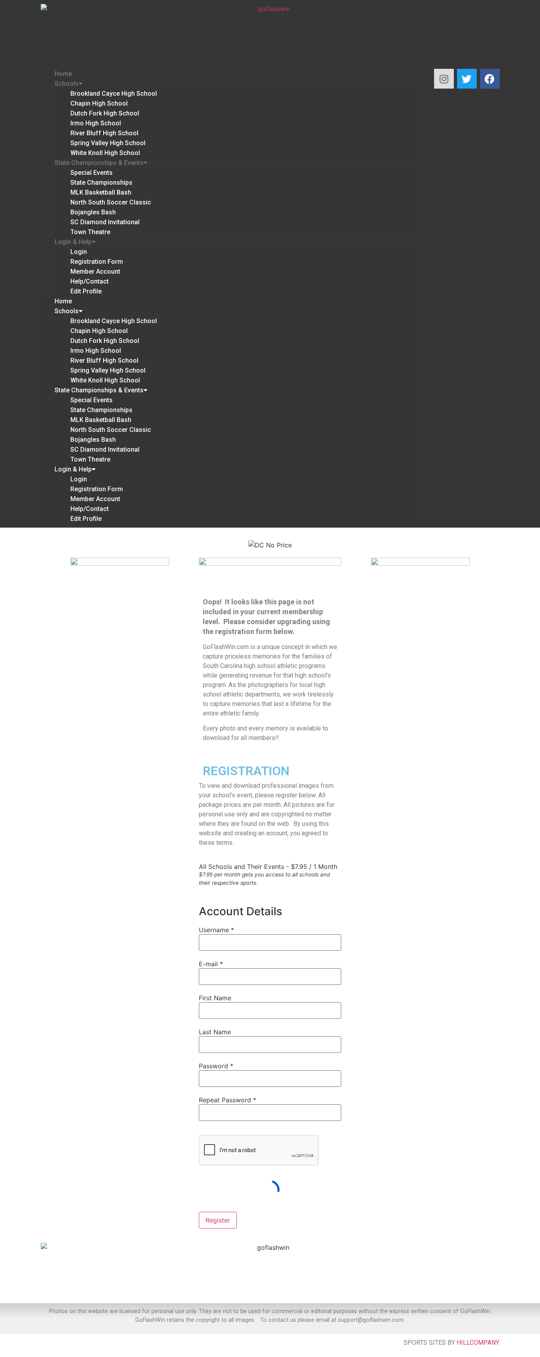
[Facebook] (490, 79)
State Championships (101, 182)
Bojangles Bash (93, 212)
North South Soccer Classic (110, 202)
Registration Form (96, 261)
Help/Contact (89, 281)
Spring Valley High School (107, 143)
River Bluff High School (104, 133)
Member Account (95, 271)
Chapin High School (99, 103)
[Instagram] (444, 79)
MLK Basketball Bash (100, 192)
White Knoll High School (105, 153)
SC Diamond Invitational (105, 222)
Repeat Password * (227, 1100)
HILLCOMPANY (478, 1342)
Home (63, 74)
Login (78, 252)
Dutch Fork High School (104, 113)
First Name (215, 998)
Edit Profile (86, 291)
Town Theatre (90, 232)
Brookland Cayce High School (113, 93)
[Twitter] (467, 79)
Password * (216, 1066)
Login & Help (73, 242)
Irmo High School (95, 123)
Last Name (215, 1032)
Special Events (91, 172)
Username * (216, 930)
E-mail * (211, 964)
